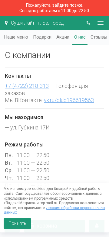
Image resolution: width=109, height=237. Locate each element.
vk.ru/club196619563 (69, 100)
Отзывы (99, 37)
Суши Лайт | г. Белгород (37, 23)
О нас (80, 37)
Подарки (42, 37)
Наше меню (16, 37)
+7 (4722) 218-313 (27, 86)
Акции (62, 37)
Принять (17, 223)
